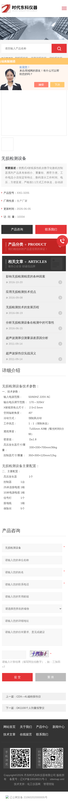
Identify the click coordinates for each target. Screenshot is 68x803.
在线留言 (26, 734)
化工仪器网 (33, 784)
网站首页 (9, 726)
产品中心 (42, 726)
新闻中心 (59, 726)
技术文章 (9, 734)
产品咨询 (17, 229)
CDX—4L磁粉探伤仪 (28, 696)
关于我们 (26, 726)
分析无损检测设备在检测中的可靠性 (30, 322)
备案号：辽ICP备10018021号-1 (28, 779)
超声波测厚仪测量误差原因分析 (27, 338)
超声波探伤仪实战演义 (21, 353)
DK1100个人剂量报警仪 (30, 707)
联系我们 (51, 229)
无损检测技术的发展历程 (22, 307)
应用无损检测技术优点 (21, 291)
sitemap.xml (57, 779)
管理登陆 (48, 784)
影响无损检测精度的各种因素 (25, 276)
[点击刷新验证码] (39, 654)
